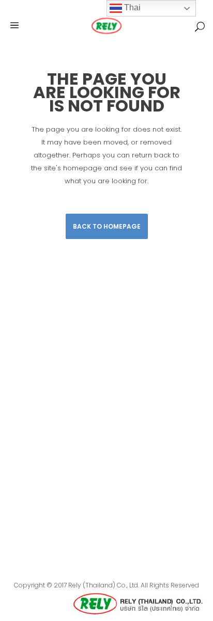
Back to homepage (107, 226)
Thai (131, 7)
